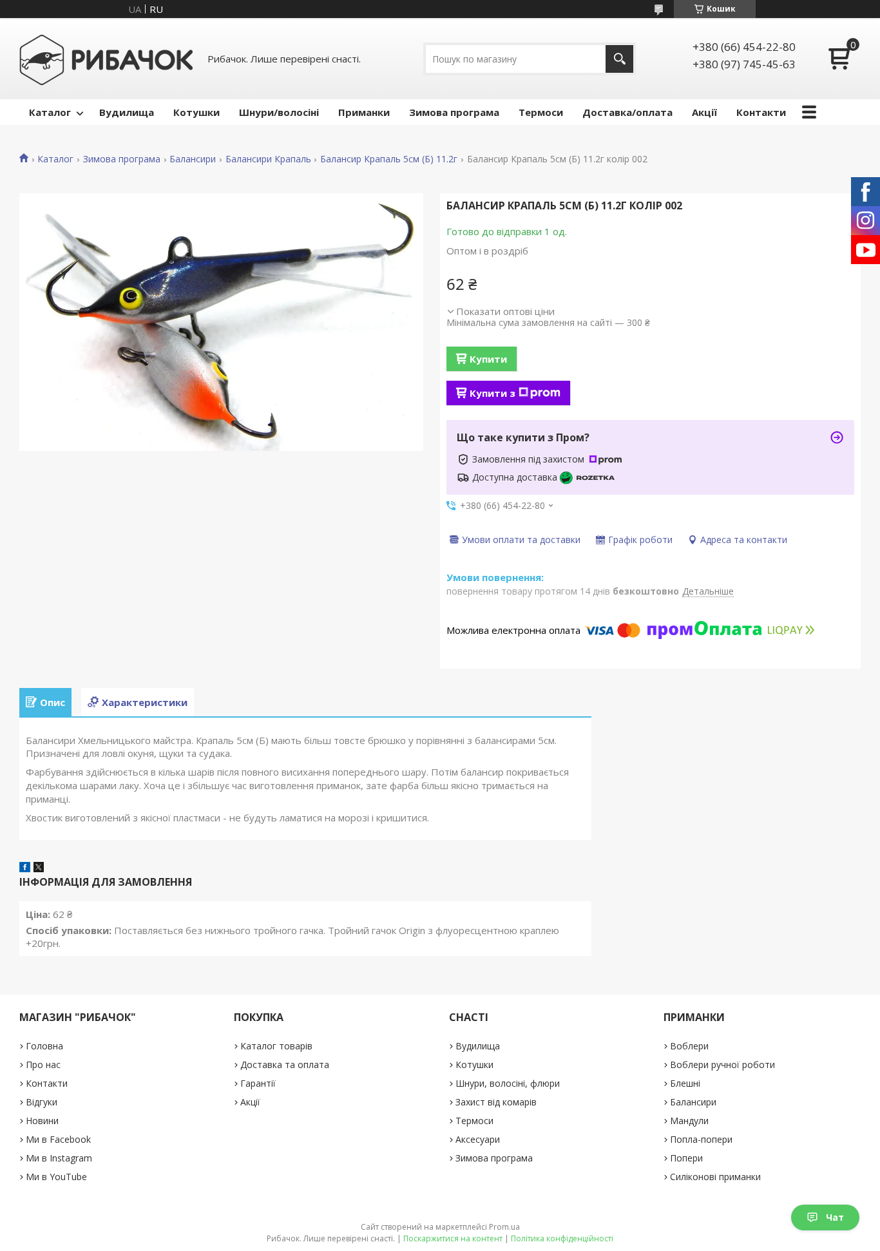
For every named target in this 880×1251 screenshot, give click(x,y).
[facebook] (24, 868)
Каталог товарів (276, 1046)
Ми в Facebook (58, 1139)
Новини (42, 1120)
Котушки (196, 112)
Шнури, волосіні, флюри (507, 1083)
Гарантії (258, 1083)
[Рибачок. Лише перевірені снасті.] (106, 59)
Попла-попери (701, 1139)
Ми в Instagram (59, 1158)
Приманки (364, 112)
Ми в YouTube (56, 1176)
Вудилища (126, 112)
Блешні (685, 1083)
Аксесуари (477, 1139)
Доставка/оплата (627, 112)
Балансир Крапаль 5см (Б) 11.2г (388, 159)
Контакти (761, 112)
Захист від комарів (496, 1102)
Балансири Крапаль (268, 159)
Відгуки (41, 1102)
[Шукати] (619, 59)
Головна (44, 1046)
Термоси (541, 112)
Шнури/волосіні (279, 112)
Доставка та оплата (284, 1064)
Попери (686, 1158)
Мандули (689, 1120)
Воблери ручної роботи (722, 1064)
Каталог (50, 112)
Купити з (492, 393)
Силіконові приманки (715, 1176)
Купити (488, 358)
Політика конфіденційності (562, 1238)
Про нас (43, 1064)
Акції (704, 112)
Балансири (192, 159)
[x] (38, 868)
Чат (835, 1217)
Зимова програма (454, 112)
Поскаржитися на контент (452, 1238)
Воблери (689, 1046)
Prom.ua (504, 1226)
